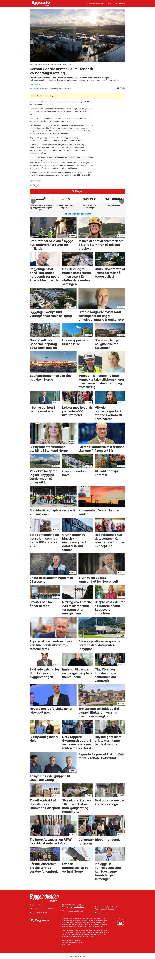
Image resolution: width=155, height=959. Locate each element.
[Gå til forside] (41, 3)
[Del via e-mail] (123, 88)
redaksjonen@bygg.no (76, 911)
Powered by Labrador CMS (77, 956)
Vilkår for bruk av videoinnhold (71, 940)
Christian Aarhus (79, 907)
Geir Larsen (111, 909)
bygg (38, 181)
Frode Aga (81, 905)
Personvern (66, 944)
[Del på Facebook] (118, 88)
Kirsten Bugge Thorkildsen (110, 907)
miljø (32, 181)
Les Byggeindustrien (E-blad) (95, 3)
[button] (33, 201)
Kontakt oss (99, 913)
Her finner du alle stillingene (77, 214)
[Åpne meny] (122, 3)
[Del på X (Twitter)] (121, 88)
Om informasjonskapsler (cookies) (73, 942)
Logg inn (108, 3)
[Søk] (116, 3)
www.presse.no (98, 926)
